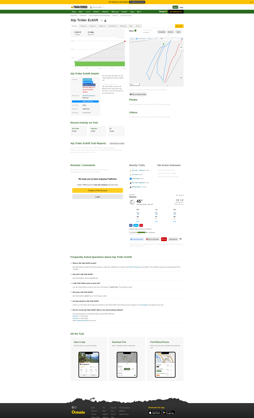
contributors (151, 232)
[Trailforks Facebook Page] (73, 407)
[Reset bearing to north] (181, 53)
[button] (88, 359)
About (93, 408)
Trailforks (141, 232)
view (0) (169, 35)
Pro (104, 408)
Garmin (113, 414)
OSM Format (139, 246)
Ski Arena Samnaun (89, 95)
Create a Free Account (97, 190)
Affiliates (122, 411)
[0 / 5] (147, 30)
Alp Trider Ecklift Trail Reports (88, 143)
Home (74, 12)
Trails (88, 12)
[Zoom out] (181, 50)
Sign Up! (113, 408)
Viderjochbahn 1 (137, 187)
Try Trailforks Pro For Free (137, 2)
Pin (141, 225)
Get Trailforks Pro (176, 12)
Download (174, 239)
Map (80, 12)
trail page (144, 305)
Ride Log (115, 12)
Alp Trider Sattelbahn (138, 183)
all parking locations (82, 320)
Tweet (136, 225)
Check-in (170, 32)
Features (94, 411)
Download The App (156, 407)
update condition (117, 143)
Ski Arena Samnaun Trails (166, 170)
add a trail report (109, 148)
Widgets (105, 414)
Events (124, 12)
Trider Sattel (136, 178)
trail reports (76, 172)
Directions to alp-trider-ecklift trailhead (140, 90)
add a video (166, 117)
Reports (105, 12)
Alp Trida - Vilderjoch (138, 170)
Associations (124, 408)
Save (178, 32)
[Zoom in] (181, 47)
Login (97, 196)
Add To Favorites (153, 239)
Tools (112, 411)
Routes (95, 12)
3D (181, 78)
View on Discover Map (138, 94)
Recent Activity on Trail (84, 122)
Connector (135, 174)
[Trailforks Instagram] (75, 407)
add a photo (166, 104)
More (139, 12)
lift (102, 20)
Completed (161, 32)
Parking (75, 316)
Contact (93, 414)
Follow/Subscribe (137, 239)
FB (131, 225)
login (181, 7)
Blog (104, 411)
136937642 (87, 113)
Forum (124, 414)
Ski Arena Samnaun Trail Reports (168, 176)
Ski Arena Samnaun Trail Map (167, 173)
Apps (132, 12)
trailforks (133, 232)
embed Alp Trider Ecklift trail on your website (140, 229)
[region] (156, 62)
